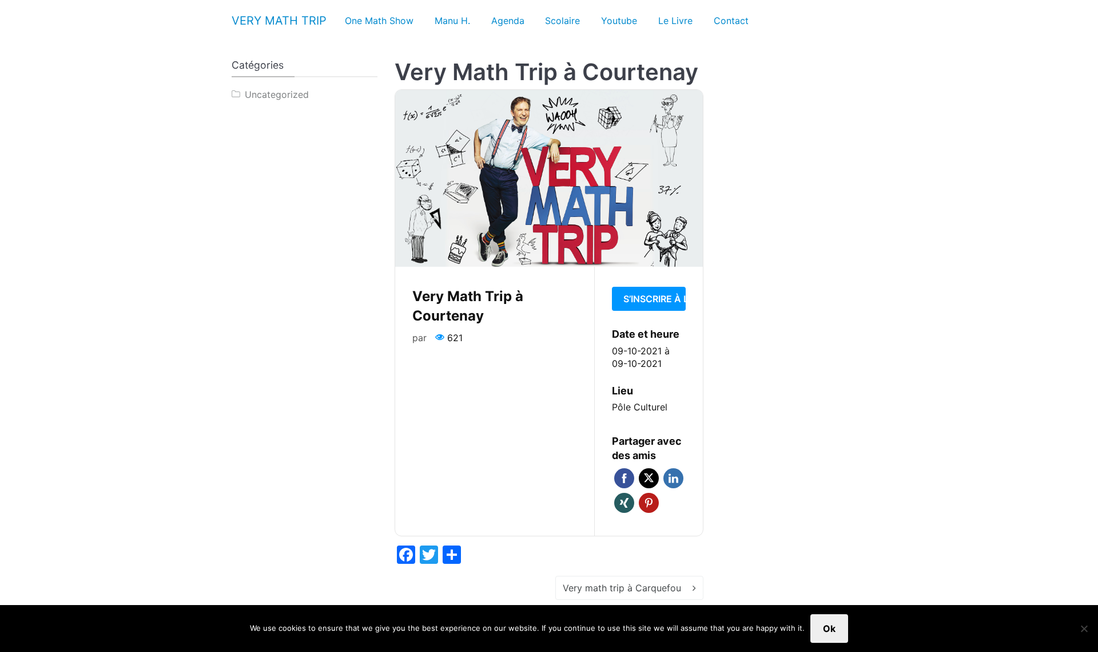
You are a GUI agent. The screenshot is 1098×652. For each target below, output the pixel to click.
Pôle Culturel (639, 407)
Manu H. (452, 20)
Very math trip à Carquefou (622, 588)
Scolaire (562, 20)
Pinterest (649, 503)
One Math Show (379, 20)
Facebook (624, 478)
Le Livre (675, 20)
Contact (731, 20)
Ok (829, 628)
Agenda (507, 20)
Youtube (619, 20)
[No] (1083, 628)
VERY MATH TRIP (279, 20)
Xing (624, 503)
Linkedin (673, 478)
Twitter (649, 478)
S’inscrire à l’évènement (654, 299)
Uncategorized (277, 94)
